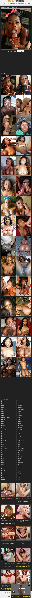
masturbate (20, 409)
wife (18, 477)
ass (3, 407)
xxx (18, 479)
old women (20, 425)
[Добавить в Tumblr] (25, 3)
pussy (19, 436)
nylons (19, 423)
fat (2, 456)
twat (18, 468)
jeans (3, 479)
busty (3, 436)
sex (18, 444)
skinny (19, 452)
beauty (4, 419)
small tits (19, 456)
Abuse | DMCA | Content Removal (9, 592)
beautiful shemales (7, 417)
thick (18, 460)
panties (19, 431)
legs (18, 403)
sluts (18, 454)
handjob (4, 471)
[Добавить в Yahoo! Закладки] (30, 3)
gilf (2, 462)
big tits (3, 425)
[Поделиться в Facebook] (7, 3)
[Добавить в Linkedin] (14, 3)
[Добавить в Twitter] (28, 3)
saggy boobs (20, 440)
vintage (19, 473)
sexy (18, 446)
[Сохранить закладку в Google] (10, 3)
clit (2, 442)
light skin (19, 407)
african (4, 401)
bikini (3, 427)
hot (3, 477)
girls (3, 464)
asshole (4, 409)
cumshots (4, 448)
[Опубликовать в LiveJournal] (16, 3)
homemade (5, 475)
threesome (20, 462)
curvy (3, 452)
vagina (19, 471)
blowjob (4, 429)
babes (3, 411)
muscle (19, 419)
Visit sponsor (20, 51)
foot (3, 460)
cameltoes (4, 438)
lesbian (19, 405)
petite (19, 434)
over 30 (19, 429)
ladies (19, 401)
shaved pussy (21, 450)
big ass (4, 421)
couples (4, 444)
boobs (3, 431)
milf (18, 413)
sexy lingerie (20, 448)
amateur (4, 403)
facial (3, 454)
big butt (4, 423)
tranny (19, 466)
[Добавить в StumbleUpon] (23, 3)
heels (3, 473)
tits (18, 464)
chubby (4, 440)
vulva (19, 475)
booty (3, 434)
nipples (19, 421)
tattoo (19, 458)
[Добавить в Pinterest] (19, 3)
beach (3, 415)
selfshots (19, 442)
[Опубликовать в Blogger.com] (5, 3)
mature (19, 411)
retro (18, 438)
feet (3, 458)
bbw (3, 413)
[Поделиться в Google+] (12, 3)
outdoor (19, 427)
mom (18, 417)
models (19, 415)
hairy (3, 468)
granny (4, 466)
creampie (4, 446)
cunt (3, 450)
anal (3, 405)
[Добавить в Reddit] (21, 3)
